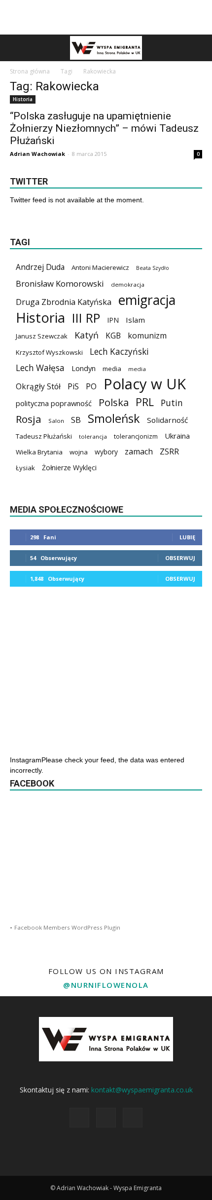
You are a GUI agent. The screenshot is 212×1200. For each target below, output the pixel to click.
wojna (79, 452)
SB (76, 419)
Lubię (187, 537)
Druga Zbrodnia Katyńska (63, 302)
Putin (172, 403)
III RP (86, 318)
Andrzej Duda (40, 267)
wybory (106, 451)
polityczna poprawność (54, 403)
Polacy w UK (145, 384)
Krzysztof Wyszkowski (49, 352)
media (112, 368)
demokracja (127, 284)
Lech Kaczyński (119, 351)
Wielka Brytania (39, 452)
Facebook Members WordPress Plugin (67, 927)
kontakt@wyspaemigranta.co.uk (142, 1089)
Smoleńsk (114, 418)
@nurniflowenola (106, 985)
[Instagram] (106, 1117)
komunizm (147, 336)
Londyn (83, 368)
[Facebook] (79, 1117)
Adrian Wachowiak (37, 153)
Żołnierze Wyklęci (69, 467)
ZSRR (169, 452)
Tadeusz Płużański (44, 436)
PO (91, 386)
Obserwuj (180, 558)
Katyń (86, 335)
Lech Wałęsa (40, 368)
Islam (135, 320)
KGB (113, 336)
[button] (198, 48)
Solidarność (167, 420)
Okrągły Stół (38, 386)
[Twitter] (132, 1117)
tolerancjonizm (136, 436)
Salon (56, 420)
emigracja (147, 300)
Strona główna (30, 71)
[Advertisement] (106, 17)
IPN (113, 320)
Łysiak (25, 467)
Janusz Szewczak (42, 336)
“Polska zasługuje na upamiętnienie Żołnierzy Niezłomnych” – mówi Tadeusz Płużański (104, 128)
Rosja (28, 419)
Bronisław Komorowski (60, 283)
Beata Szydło (152, 267)
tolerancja (93, 436)
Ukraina (177, 436)
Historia (23, 99)
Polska (114, 402)
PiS (73, 386)
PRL (145, 402)
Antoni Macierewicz (100, 267)
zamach (139, 452)
